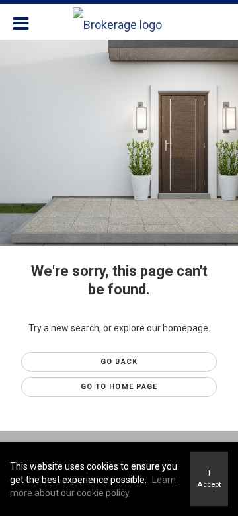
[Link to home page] (119, 22)
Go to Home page (119, 386)
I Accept (209, 478)
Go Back (119, 361)
